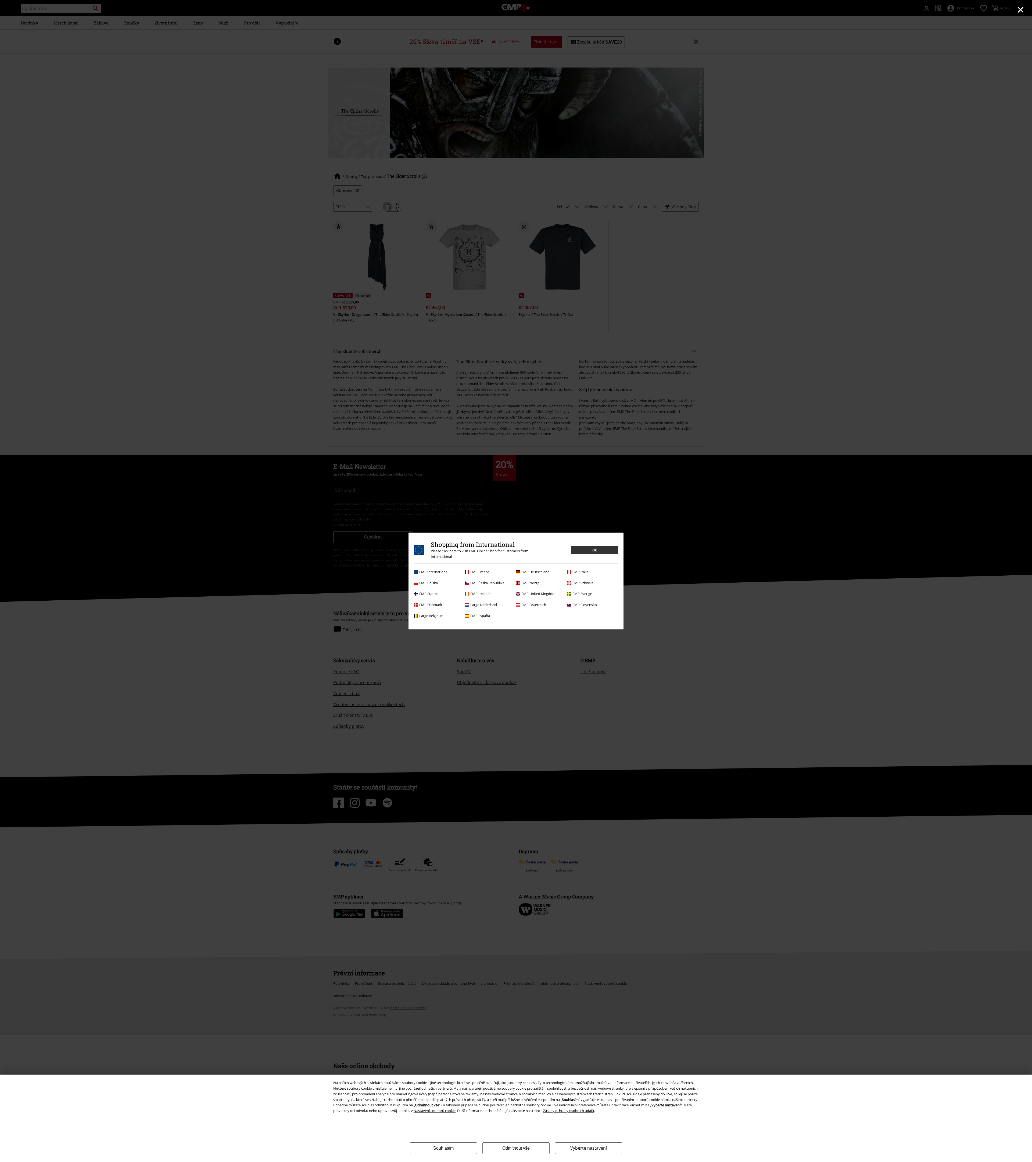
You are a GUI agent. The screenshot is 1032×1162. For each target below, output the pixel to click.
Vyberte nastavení (588, 1148)
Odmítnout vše (516, 1148)
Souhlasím (443, 1148)
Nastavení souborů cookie (435, 1110)
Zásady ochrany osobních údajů (568, 1110)
